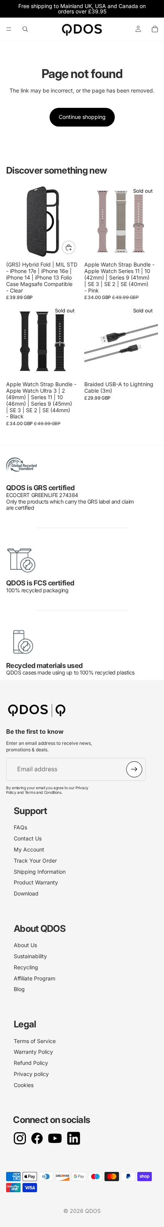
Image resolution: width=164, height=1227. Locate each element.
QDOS (93, 1210)
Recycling (26, 967)
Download (26, 893)
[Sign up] (134, 769)
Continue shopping (82, 117)
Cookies (24, 1085)
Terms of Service (35, 1041)
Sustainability (30, 956)
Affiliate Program (34, 978)
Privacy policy (31, 1074)
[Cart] (154, 29)
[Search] (25, 29)
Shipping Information (40, 871)
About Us (25, 945)
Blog (19, 989)
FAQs (20, 827)
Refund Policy (31, 1063)
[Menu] (9, 29)
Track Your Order (35, 860)
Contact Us (28, 838)
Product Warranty (36, 882)
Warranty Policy (33, 1051)
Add (75, 247)
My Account (29, 849)
